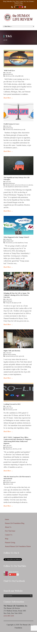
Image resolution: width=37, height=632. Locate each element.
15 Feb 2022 (8, 353)
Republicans (21, 242)
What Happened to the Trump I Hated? (16, 237)
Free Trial (15, 1)
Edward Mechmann (10, 183)
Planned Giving (18, 3)
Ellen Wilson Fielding (10, 354)
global (7, 484)
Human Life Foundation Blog (14, 523)
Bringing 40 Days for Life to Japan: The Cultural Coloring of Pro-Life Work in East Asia (17, 295)
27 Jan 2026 (8, 72)
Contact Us (22, 1)
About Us (8, 527)
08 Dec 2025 (8, 126)
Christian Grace (9, 129)
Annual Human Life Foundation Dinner (18, 546)
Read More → (8, 98)
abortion (7, 76)
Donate (31, 1)
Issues (7, 519)
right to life (21, 356)
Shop (6, 539)
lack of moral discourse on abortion (24, 185)
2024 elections (9, 242)
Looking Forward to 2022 (12, 404)
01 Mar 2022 (8, 299)
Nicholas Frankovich (10, 482)
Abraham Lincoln (9, 185)
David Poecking (9, 128)
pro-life (12, 76)
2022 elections (9, 409)
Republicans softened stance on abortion (18, 186)
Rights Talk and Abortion (12, 351)
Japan (15, 302)
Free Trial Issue (10, 531)
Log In (16, 5)
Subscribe (9, 1)
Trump (26, 242)
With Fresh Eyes (9, 70)
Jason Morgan (8, 301)
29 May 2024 (8, 239)
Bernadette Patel (9, 241)
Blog (4, 1)
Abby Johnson (8, 449)
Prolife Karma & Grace (11, 124)
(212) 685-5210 (9, 616)
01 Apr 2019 (8, 445)
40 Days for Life (9, 302)
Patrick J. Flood (9, 408)
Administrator (8, 447)
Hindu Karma (17, 129)
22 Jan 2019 (8, 480)
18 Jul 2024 (8, 181)
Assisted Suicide (9, 356)
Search (21, 5)
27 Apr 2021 (8, 406)
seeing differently (19, 76)
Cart (27, 1)
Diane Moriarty (9, 74)
